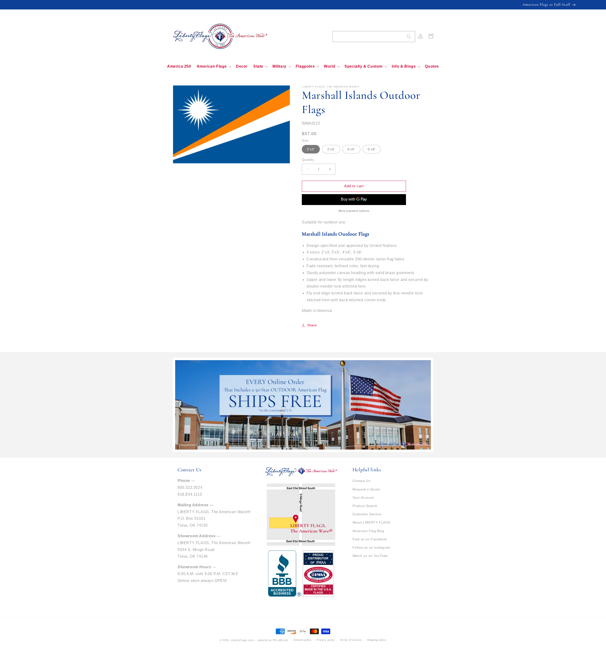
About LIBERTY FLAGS (371, 522)
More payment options (354, 211)
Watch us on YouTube (370, 556)
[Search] (409, 36)
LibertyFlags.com (242, 640)
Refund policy (303, 639)
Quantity (308, 160)
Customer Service (367, 514)
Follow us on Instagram (371, 547)
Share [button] (312, 325)
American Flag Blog (368, 531)
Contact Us (361, 481)
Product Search (365, 506)
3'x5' (331, 149)
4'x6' (351, 149)
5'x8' (372, 149)
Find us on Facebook (369, 539)
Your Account (363, 497)
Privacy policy (325, 639)
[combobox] (374, 36)
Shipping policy (377, 639)
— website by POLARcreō (271, 640)
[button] (213, 66)
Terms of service (351, 639)
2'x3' (311, 149)
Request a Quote (366, 489)
